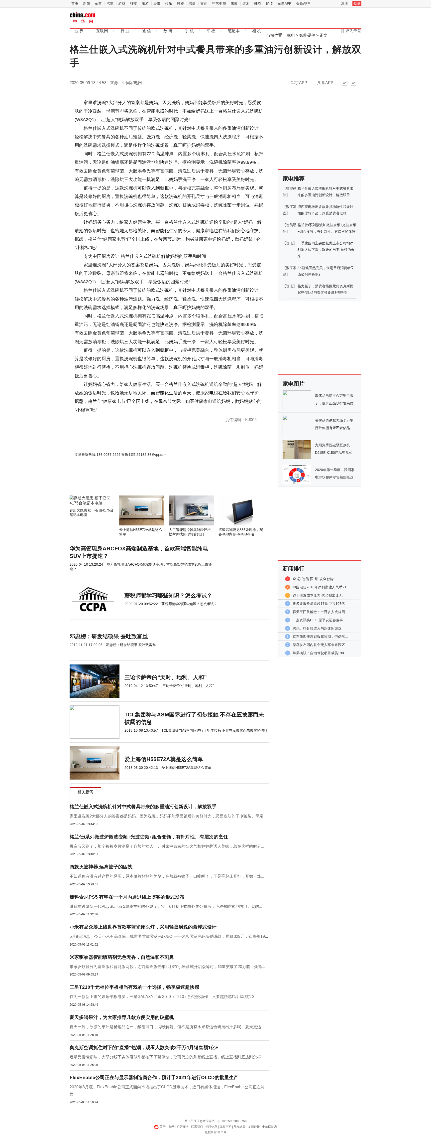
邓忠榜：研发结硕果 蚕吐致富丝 (109, 636)
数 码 (167, 31)
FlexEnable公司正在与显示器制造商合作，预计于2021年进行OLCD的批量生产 (154, 1077)
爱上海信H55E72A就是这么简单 (163, 759)
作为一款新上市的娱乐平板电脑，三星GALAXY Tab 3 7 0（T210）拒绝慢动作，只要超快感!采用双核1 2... (163, 996)
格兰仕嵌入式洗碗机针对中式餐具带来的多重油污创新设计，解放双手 (143, 806)
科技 (133, 3)
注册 (344, 3)
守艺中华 (219, 3)
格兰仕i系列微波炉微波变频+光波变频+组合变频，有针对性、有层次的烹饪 (149, 836)
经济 (156, 3)
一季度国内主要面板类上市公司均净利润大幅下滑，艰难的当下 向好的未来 (326, 249)
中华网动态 (269, 1127)
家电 (291, 35)
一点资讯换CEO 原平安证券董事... (319, 620)
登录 (356, 3)
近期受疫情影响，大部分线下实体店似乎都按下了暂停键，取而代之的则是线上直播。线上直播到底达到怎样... (167, 1057)
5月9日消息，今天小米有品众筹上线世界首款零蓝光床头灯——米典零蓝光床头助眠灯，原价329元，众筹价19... (169, 936)
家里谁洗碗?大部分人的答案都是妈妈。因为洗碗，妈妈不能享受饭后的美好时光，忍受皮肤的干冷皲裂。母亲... (168, 816)
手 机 (189, 31)
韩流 (257, 3)
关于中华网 (167, 1127)
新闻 (86, 3)
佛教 (234, 3)
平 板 (210, 31)
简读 (269, 3)
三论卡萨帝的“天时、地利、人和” (165, 677)
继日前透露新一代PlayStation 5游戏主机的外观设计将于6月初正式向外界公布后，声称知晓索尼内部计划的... (166, 906)
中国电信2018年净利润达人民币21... (321, 587)
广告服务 (183, 1127)
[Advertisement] (154, 482)
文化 (203, 3)
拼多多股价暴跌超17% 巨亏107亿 (319, 604)
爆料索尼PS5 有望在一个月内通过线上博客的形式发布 (127, 897)
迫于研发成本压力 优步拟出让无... (319, 595)
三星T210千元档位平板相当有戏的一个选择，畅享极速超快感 (134, 987)
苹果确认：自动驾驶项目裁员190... (320, 653)
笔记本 (234, 31)
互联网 (102, 31)
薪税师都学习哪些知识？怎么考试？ (168, 595)
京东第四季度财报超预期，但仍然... (320, 637)
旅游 (145, 3)
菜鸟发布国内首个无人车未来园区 (319, 645)
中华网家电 (83, 18)
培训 (192, 3)
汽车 (110, 3)
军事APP (284, 3)
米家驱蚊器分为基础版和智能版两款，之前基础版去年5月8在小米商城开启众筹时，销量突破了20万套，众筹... (167, 967)
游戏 (121, 3)
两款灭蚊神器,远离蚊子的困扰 (101, 866)
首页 (74, 3)
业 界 (79, 31)
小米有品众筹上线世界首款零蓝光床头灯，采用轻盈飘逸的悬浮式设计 (143, 927)
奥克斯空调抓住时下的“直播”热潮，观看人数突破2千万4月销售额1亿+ (144, 1047)
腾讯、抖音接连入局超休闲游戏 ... (319, 628)
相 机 (256, 31)
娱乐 (168, 3)
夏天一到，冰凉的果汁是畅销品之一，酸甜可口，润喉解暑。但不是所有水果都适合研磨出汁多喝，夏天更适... (167, 1027)
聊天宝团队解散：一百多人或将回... (320, 612)
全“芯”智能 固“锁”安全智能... (314, 579)
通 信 (146, 31)
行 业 (124, 31)
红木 (245, 3)
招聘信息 (211, 1127)
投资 (180, 3)
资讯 (289, 243)
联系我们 (197, 1127)
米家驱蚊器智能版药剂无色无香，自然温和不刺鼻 (122, 957)
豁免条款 (240, 1127)
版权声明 (225, 1127)
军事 (98, 3)
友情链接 (254, 1127)
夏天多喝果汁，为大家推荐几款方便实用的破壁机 (122, 1017)
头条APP (303, 3)
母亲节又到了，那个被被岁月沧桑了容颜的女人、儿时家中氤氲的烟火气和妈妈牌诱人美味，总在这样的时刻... (167, 846)
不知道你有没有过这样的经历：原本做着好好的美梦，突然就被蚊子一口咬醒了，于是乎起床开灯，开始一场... (167, 876)
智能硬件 (307, 35)
